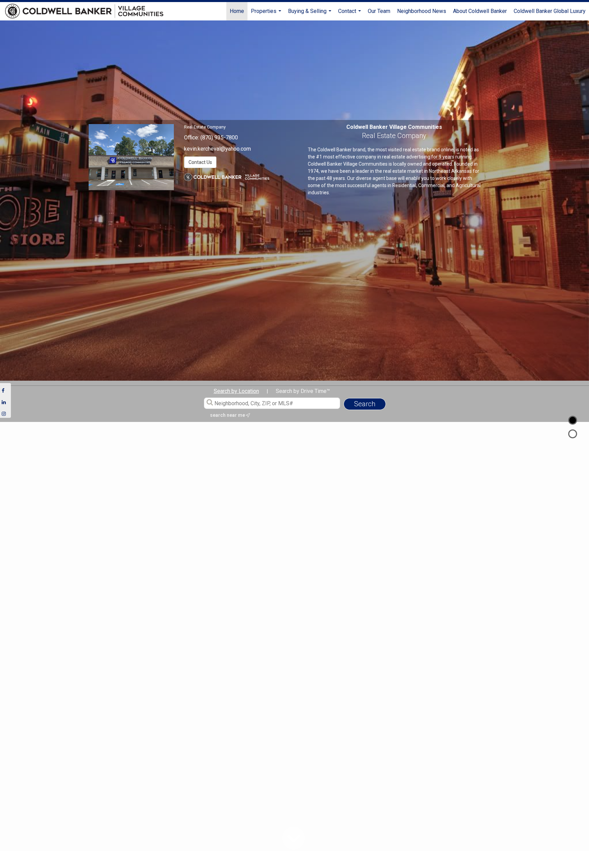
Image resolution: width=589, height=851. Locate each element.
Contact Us (200, 162)
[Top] (572, 420)
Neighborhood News (421, 11)
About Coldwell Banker (480, 11)
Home (237, 11)
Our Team (379, 11)
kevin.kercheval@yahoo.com (217, 149)
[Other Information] (572, 433)
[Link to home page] (87, 11)
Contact (350, 14)
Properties (267, 14)
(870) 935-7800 (219, 137)
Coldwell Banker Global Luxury (550, 11)
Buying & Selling (310, 14)
